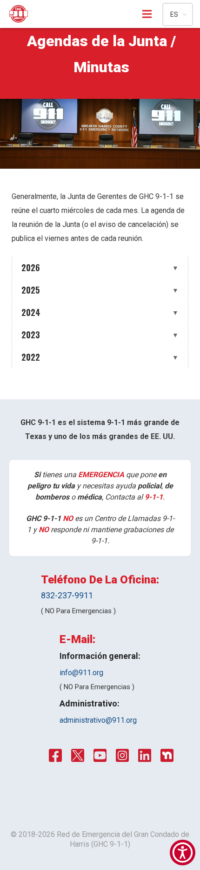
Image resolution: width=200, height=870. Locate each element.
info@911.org (81, 672)
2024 (100, 312)
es (174, 14)
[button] (182, 852)
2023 (100, 335)
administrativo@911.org (98, 720)
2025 (100, 290)
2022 (100, 357)
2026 (100, 267)
